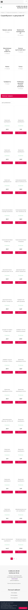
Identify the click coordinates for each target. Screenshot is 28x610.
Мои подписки (14, 597)
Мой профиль (14, 595)
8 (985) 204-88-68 (22, 6)
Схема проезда (14, 578)
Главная (3, 12)
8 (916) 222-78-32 (22, 8)
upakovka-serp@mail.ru (14, 580)
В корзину (7, 132)
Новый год (21, 12)
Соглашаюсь (23, 608)
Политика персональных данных (14, 583)
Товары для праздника (11, 12)
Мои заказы (14, 592)
